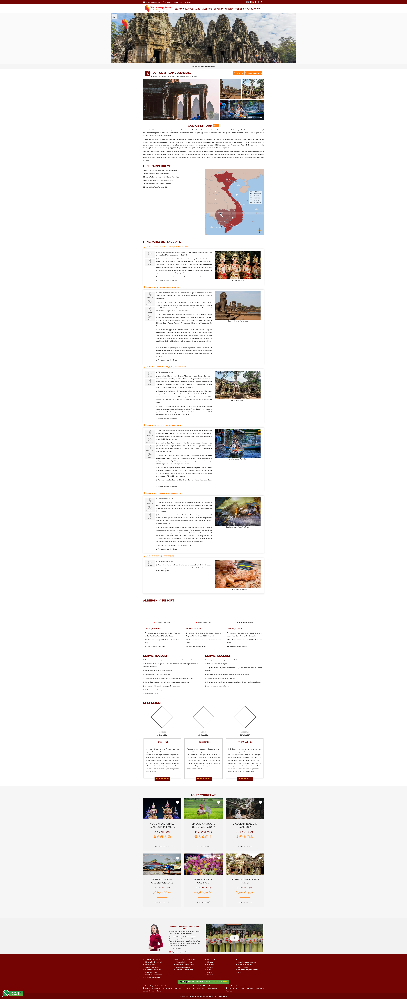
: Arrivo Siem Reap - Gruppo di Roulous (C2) (167, 247)
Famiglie (189, 9)
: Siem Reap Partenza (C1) (160, 556)
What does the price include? (248, 969)
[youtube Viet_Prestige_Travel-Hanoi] (258, 2)
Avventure (207, 9)
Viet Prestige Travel (220, 996)
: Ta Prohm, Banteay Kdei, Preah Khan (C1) (166, 367)
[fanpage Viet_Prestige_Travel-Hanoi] (255, 2)
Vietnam (176, 154)
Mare (197, 9)
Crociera (218, 9)
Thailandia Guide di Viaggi (185, 969)
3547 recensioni (153, 640)
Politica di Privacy (151, 972)
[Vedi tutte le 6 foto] (242, 110)
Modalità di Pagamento (153, 969)
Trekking (239, 9)
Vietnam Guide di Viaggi (184, 962)
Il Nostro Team (150, 964)
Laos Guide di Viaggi (183, 967)
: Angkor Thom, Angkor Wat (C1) (162, 287)
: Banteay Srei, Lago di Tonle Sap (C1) (164, 425)
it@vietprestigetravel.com (180, 952)
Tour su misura (252, 9)
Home (194, 66)
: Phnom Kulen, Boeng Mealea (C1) (163, 493)
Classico (179, 9)
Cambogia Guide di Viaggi (185, 964)
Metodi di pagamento (245, 964)
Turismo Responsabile (152, 977)
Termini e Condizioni (152, 967)
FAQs (240, 972)
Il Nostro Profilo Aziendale (153, 962)
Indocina (229, 9)
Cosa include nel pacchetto (247, 962)
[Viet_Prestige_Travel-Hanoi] (247, 2)
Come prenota (243, 967)
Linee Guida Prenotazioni (153, 975)
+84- (177, 948)
